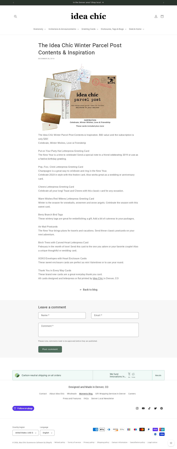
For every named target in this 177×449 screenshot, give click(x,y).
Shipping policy (103, 442)
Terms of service (74, 442)
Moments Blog (86, 394)
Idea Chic (98, 278)
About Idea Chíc (57, 394)
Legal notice (152, 442)
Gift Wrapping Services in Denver (110, 394)
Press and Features (72, 399)
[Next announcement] (164, 2)
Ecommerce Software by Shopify (39, 442)
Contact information (119, 442)
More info (158, 375)
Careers (132, 394)
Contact (43, 394)
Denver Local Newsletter (102, 399)
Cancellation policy (137, 442)
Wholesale (71, 394)
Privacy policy (89, 442)
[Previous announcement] (13, 2)
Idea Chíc (22, 442)
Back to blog (90, 289)
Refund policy (60, 442)
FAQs (86, 399)
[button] (15, 16)
